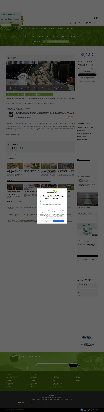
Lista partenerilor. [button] (46, 212)
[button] (52, 207)
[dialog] (52, 206)
